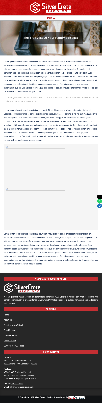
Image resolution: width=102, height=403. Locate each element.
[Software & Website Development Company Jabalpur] (76, 397)
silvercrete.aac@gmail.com (21, 387)
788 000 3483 (17, 384)
